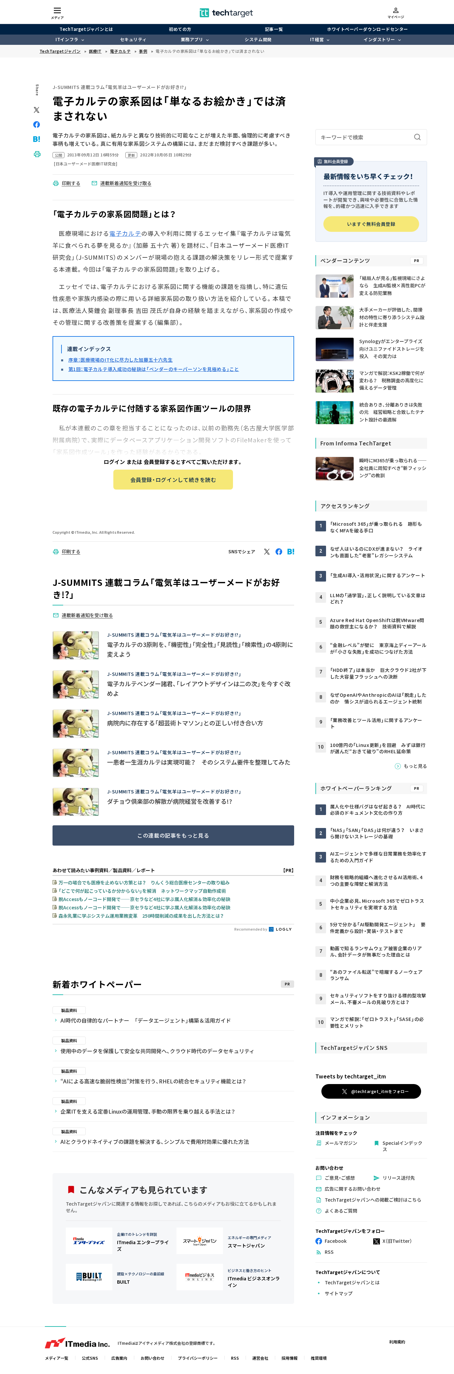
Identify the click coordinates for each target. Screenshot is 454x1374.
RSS (235, 1358)
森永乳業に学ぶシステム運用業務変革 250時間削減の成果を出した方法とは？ (141, 915)
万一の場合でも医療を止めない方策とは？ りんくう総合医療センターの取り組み (144, 882)
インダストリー (379, 39)
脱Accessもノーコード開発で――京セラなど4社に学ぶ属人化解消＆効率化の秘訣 (144, 899)
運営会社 (260, 1358)
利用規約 (397, 1341)
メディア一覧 (56, 1358)
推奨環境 (319, 1358)
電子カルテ (125, 233)
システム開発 (258, 39)
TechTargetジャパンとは (86, 29)
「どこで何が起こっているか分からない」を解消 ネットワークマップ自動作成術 (142, 890)
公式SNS (90, 1358)
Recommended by (251, 929)
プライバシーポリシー (198, 1358)
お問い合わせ (153, 1358)
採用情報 (289, 1358)
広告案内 (119, 1358)
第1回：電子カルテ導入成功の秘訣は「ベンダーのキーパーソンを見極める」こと (153, 369)
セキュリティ (133, 39)
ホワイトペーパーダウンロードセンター (367, 29)
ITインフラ (67, 39)
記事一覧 (274, 29)
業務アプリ (192, 39)
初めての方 (180, 29)
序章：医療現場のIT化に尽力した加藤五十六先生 (120, 359)
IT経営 (317, 39)
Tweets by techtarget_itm (350, 1076)
